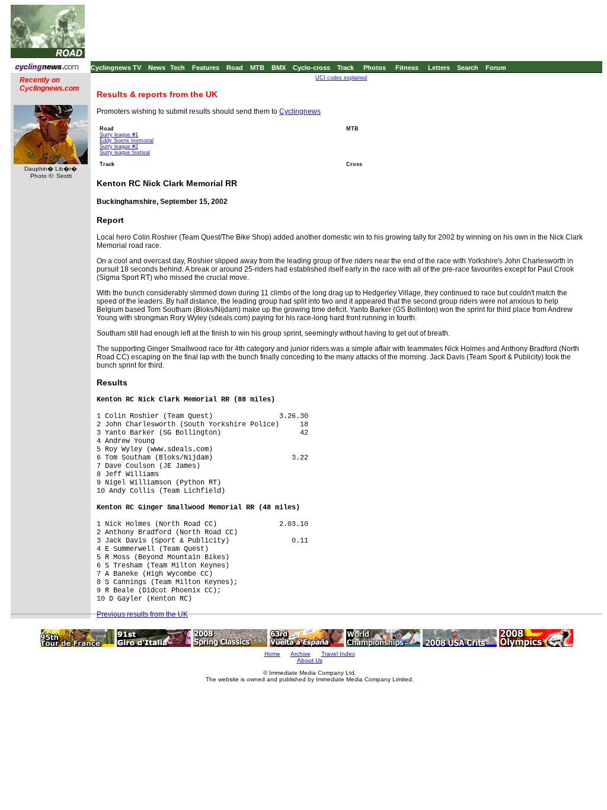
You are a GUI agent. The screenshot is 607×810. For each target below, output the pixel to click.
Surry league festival (125, 152)
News (156, 67)
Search (467, 67)
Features (205, 67)
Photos (374, 67)
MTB (257, 67)
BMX (278, 67)
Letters (439, 67)
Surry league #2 (119, 146)
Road (234, 67)
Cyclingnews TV (116, 67)
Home (272, 653)
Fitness (406, 67)
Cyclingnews (300, 111)
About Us (309, 660)
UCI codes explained (341, 78)
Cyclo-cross (311, 67)
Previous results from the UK (142, 614)
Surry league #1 (119, 135)
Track (345, 67)
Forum (495, 67)
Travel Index (338, 653)
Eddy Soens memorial (127, 140)
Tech (177, 67)
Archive (300, 653)
